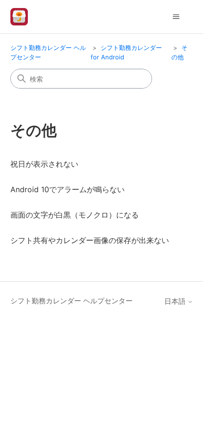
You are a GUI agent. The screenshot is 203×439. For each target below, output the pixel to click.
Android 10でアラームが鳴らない (67, 189)
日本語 (175, 301)
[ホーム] (19, 16)
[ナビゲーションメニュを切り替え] (176, 16)
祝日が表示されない (44, 164)
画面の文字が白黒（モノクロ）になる (74, 215)
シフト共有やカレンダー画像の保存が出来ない (89, 240)
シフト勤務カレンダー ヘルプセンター (71, 300)
